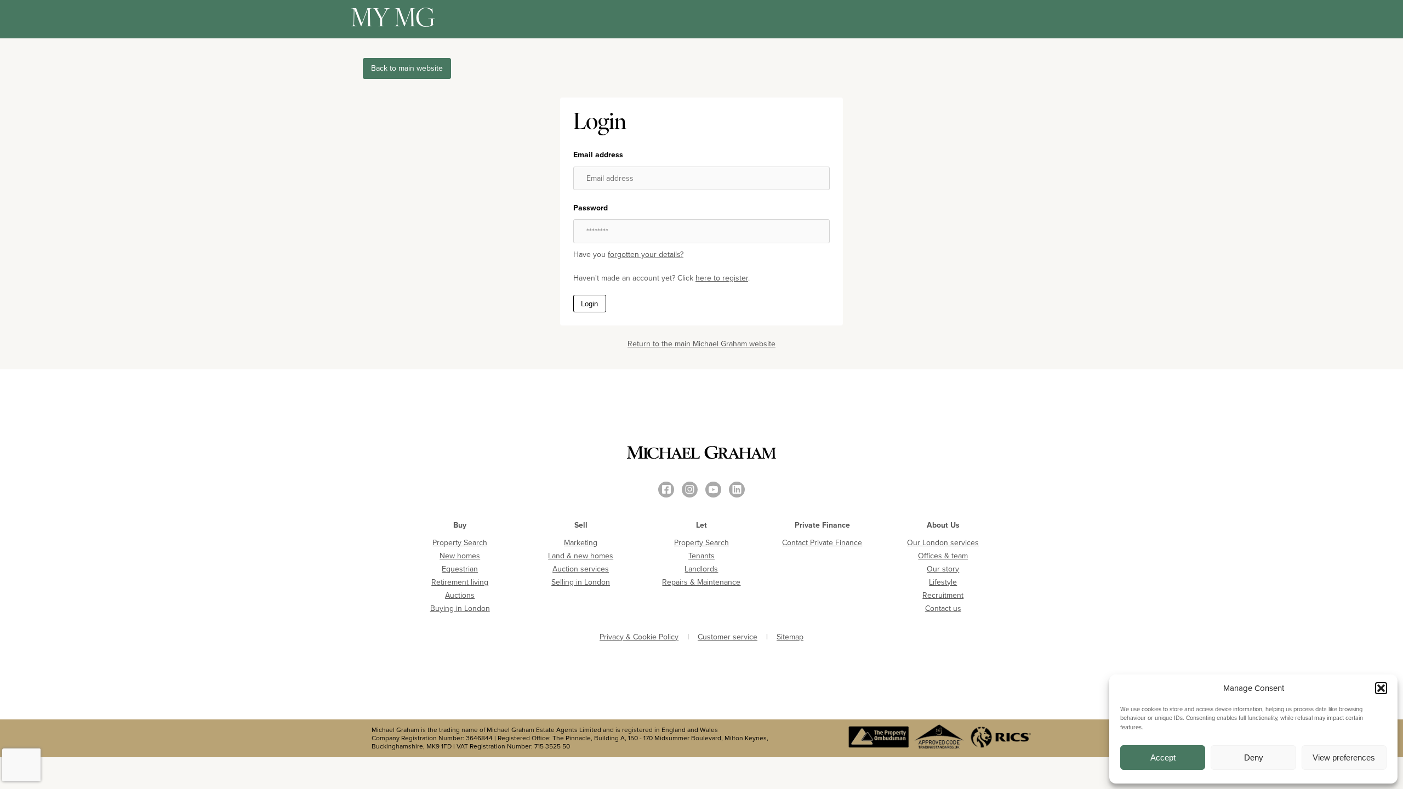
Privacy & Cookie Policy (639, 637)
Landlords (701, 569)
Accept (1163, 757)
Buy (459, 525)
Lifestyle (943, 582)
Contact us (943, 608)
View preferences (1344, 757)
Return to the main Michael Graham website (701, 344)
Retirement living (459, 582)
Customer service (727, 637)
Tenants (701, 556)
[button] (1381, 688)
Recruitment (942, 595)
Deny (1253, 757)
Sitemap (790, 637)
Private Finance (822, 525)
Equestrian (460, 569)
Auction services (580, 569)
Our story (943, 569)
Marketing (580, 542)
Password (590, 208)
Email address (598, 155)
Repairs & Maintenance (701, 582)
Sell (581, 525)
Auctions (460, 595)
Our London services (943, 542)
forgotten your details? (645, 254)
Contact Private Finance (822, 542)
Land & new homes (580, 556)
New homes (460, 556)
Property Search (459, 542)
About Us (943, 525)
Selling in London (580, 582)
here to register (721, 278)
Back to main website (407, 68)
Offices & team (943, 556)
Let (701, 525)
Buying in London (460, 608)
